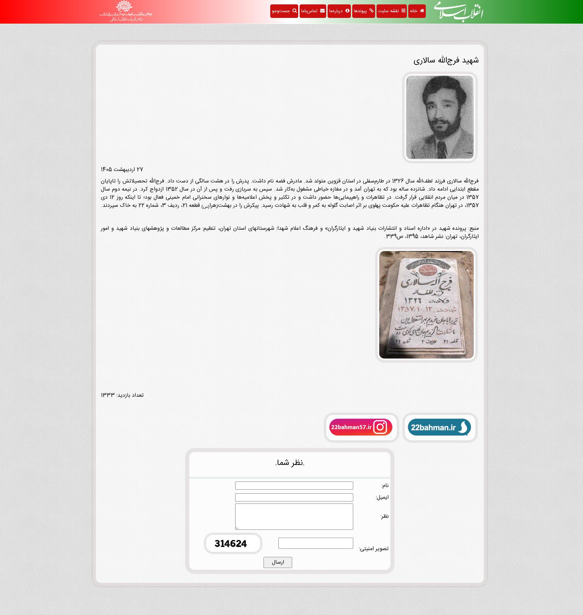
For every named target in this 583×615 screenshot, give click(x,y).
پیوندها (361, 11)
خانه (415, 11)
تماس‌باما (310, 11)
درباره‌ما (337, 11)
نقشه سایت (389, 11)
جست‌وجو (282, 11)
